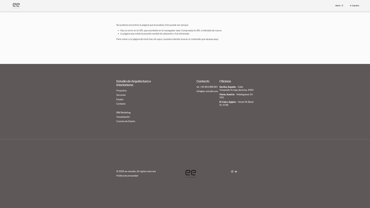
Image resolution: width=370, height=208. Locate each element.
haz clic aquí (155, 39)
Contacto (120, 103)
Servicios (121, 95)
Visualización (123, 116)
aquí (216, 39)
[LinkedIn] (236, 171)
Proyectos (121, 90)
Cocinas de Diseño (125, 121)
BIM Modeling (123, 112)
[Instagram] (232, 171)
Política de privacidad (127, 175)
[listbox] (354, 5)
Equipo (119, 99)
